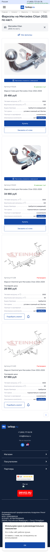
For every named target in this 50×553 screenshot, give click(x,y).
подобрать (41, 118)
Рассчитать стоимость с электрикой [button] (26, 80)
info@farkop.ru (25, 436)
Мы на (25, 484)
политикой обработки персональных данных (20, 539)
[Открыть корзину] (44, 7)
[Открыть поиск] (10, 7)
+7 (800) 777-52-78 (34, 1)
